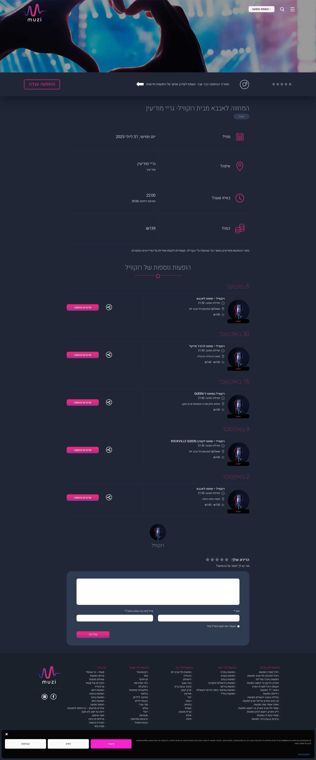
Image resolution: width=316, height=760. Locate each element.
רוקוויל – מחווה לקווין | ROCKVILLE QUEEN (198, 441)
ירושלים (187, 679)
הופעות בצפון (228, 679)
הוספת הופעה (261, 9)
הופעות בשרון (228, 676)
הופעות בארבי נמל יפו (267, 679)
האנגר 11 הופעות (269, 690)
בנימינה (187, 705)
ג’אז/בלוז (143, 687)
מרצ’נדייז (99, 687)
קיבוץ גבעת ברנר (182, 687)
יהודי (145, 712)
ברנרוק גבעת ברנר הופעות (265, 719)
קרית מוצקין (185, 712)
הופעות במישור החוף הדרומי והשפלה (215, 690)
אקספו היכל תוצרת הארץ (265, 687)
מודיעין (187, 694)
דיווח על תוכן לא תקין (93, 712)
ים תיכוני (143, 679)
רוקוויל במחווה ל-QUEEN (209, 394)
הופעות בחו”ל (228, 694)
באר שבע (186, 683)
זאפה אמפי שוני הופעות (266, 705)
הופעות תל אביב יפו (181, 672)
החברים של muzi (95, 683)
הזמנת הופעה (97, 705)
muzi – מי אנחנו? (95, 672)
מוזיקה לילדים (140, 697)
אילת (188, 715)
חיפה (188, 719)
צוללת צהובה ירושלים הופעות (263, 697)
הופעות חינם (97, 690)
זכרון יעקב (186, 690)
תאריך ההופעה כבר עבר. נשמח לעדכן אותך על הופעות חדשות (187, 84)
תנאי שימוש (98, 715)
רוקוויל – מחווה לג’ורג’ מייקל (207, 346)
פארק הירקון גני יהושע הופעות (263, 683)
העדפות (25, 744)
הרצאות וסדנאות (139, 719)
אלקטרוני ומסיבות (138, 690)
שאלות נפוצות (96, 679)
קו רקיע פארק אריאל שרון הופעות (261, 701)
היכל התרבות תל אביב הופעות (263, 676)
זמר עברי (143, 705)
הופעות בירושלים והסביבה (221, 683)
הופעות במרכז (227, 672)
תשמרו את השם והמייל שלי (221, 626)
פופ (146, 676)
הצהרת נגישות (96, 723)
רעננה (188, 701)
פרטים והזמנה (82, 307)
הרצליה (187, 676)
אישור (111, 744)
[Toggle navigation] (290, 9)
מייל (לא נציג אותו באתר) (140, 611)
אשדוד (187, 708)
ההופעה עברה (42, 84)
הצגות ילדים (141, 701)
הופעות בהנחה (96, 694)
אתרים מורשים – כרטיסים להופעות (85, 708)
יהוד (189, 697)
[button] (6, 734)
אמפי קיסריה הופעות (268, 715)
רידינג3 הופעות (271, 694)
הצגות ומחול (141, 723)
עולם (145, 708)
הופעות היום (98, 701)
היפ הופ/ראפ (141, 683)
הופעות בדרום (228, 687)
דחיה (68, 744)
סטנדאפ (143, 715)
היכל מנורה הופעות (269, 672)
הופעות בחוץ (97, 697)
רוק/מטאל (142, 672)
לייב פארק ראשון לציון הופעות (263, 712)
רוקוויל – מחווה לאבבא (210, 298)
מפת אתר (99, 726)
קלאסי (144, 694)
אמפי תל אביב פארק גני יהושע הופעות (258, 708)
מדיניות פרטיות (303, 754)
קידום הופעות (97, 676)
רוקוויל (158, 545)
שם (237, 611)
